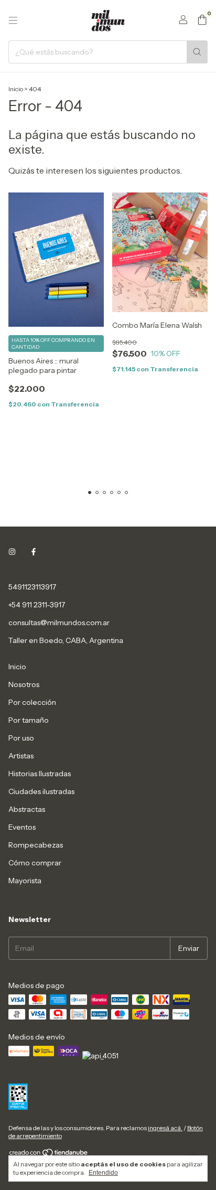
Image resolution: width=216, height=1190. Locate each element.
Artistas (21, 755)
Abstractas (26, 809)
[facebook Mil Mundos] (33, 552)
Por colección (32, 702)
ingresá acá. (165, 1128)
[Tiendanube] (49, 1155)
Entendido (103, 1172)
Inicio (15, 89)
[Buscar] (197, 51)
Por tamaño (28, 720)
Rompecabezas (35, 845)
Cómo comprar (34, 862)
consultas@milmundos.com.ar (59, 622)
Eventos (22, 827)
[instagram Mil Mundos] (12, 552)
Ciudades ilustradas (41, 791)
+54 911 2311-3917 (36, 604)
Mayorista (24, 880)
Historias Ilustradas (39, 773)
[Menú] (13, 20)
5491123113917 (32, 587)
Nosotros (23, 684)
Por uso (21, 738)
